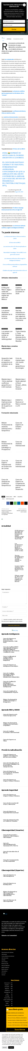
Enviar (14, 29)
